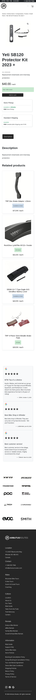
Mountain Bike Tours (12, 579)
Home (4, 14)
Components (19, 14)
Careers (7, 615)
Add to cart (12, 95)
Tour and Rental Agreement (14, 663)
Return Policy (9, 671)
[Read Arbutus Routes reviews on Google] (13, 687)
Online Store (10, 14)
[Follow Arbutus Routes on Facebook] (10, 687)
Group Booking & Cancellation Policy (17, 660)
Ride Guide (8, 606)
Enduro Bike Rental (11, 625)
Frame (26, 14)
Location (8, 598)
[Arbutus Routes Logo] (3, 6)
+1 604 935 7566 (10, 565)
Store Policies (9, 653)
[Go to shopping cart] (32, 6)
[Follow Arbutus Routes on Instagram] (6, 687)
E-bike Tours (9, 581)
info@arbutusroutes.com (13, 568)
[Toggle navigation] (28, 6)
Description (8, 137)
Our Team (8, 603)
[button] (27, 23)
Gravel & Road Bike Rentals (14, 634)
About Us (8, 600)
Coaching (8, 587)
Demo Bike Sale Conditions (14, 665)
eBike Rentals (9, 628)
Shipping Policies (10, 668)
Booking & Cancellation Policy (15, 657)
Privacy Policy (9, 674)
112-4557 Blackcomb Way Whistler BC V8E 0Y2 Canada (13, 554)
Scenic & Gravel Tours (12, 584)
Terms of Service (10, 677)
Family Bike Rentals (11, 631)
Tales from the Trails (12, 609)
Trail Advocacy (10, 612)
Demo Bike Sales (10, 650)
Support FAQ (9, 647)
